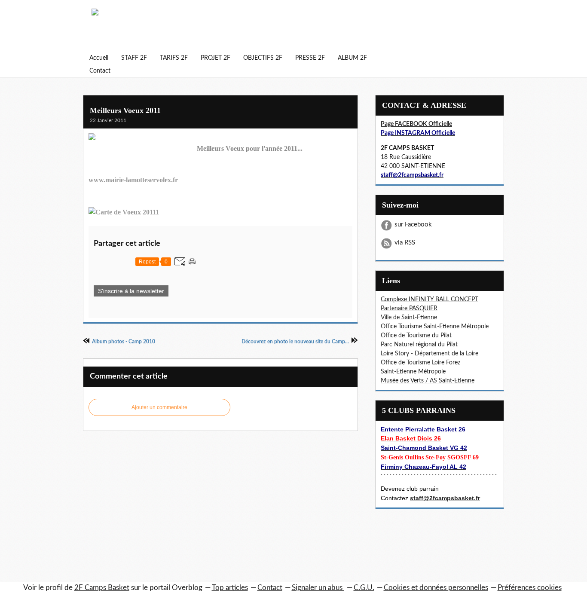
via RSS (404, 242)
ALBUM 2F (352, 58)
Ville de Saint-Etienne (409, 318)
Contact (99, 71)
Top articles (230, 587)
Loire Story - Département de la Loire (429, 354)
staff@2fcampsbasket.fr (445, 498)
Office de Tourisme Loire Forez (420, 363)
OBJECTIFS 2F (262, 58)
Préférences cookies (530, 587)
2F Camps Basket (101, 587)
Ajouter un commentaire (159, 407)
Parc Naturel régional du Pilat (419, 345)
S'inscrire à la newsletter (131, 290)
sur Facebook (413, 224)
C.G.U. (364, 587)
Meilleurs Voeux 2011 (125, 110)
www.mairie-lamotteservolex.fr (133, 179)
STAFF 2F (134, 58)
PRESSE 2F (310, 58)
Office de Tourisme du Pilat (416, 336)
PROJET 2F (215, 58)
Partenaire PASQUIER (409, 309)
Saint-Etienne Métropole (413, 372)
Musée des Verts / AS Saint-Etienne (427, 381)
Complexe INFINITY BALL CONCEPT (429, 299)
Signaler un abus (318, 587)
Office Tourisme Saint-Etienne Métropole (435, 327)
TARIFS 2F (174, 58)
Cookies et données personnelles (436, 587)
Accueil (98, 58)
